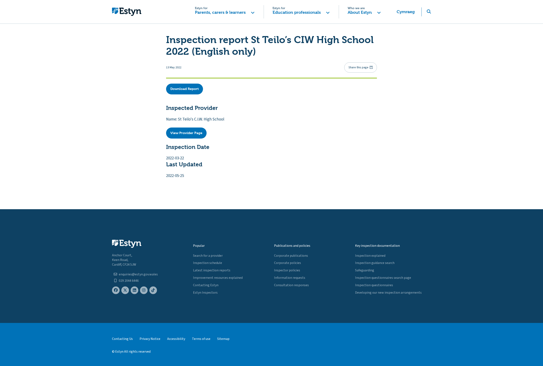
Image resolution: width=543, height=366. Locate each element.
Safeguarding (364, 270)
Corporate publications (291, 255)
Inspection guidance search (375, 263)
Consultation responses (291, 285)
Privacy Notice (150, 339)
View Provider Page (186, 133)
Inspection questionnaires (374, 285)
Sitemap (223, 339)
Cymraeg (406, 11)
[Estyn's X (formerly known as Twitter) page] (125, 290)
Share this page (358, 67)
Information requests (289, 277)
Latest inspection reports (211, 270)
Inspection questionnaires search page (383, 277)
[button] (224, 11)
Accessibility (176, 339)
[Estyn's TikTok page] (153, 290)
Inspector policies (287, 270)
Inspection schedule (207, 263)
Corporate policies (287, 263)
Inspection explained (370, 255)
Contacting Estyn (205, 285)
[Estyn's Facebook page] (116, 290)
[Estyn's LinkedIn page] (134, 290)
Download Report (184, 89)
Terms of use (201, 339)
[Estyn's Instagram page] (144, 290)
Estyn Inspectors (205, 292)
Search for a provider (208, 255)
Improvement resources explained (218, 277)
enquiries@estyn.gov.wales (138, 274)
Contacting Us (122, 339)
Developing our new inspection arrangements (388, 292)
